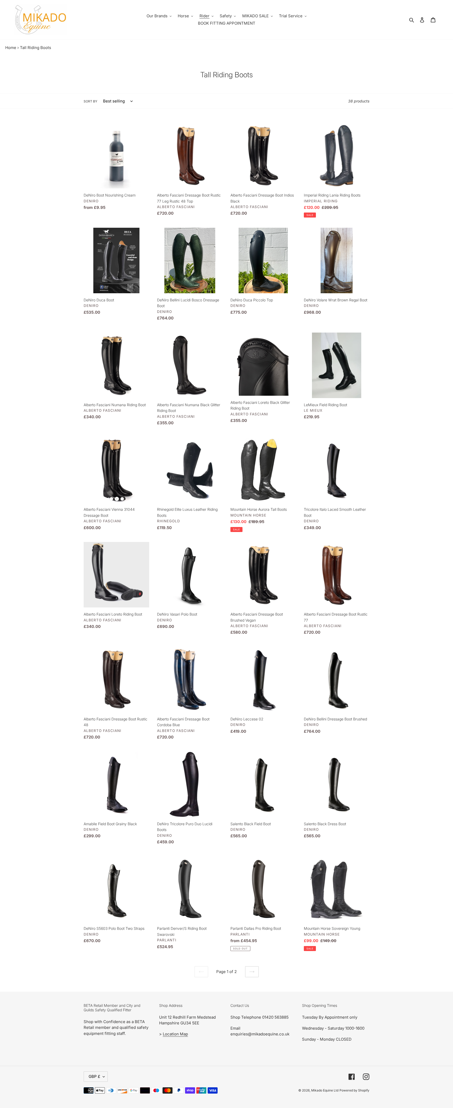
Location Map (175, 1033)
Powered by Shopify (354, 1090)
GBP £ (94, 1076)
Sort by (90, 101)
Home (10, 47)
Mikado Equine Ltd (324, 1090)
